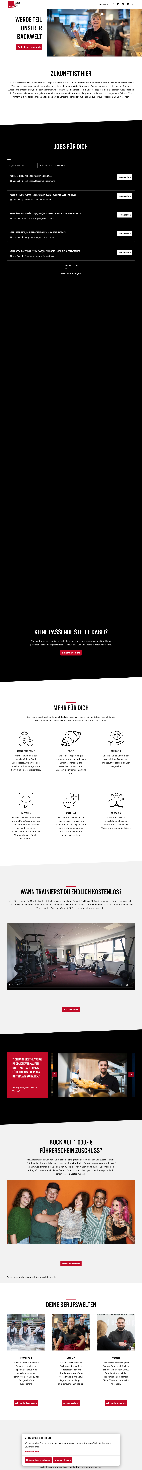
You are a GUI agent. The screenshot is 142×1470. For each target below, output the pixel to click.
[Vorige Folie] (54, 1074)
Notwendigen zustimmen (38, 1460)
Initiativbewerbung (71, 652)
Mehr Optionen (32, 1451)
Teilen (63, 165)
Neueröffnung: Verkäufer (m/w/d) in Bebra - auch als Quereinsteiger (43, 194)
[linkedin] (128, 4)
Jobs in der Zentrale (116, 1402)
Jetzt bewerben (71, 1009)
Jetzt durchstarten (71, 1263)
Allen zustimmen (62, 1460)
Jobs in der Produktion (26, 1402)
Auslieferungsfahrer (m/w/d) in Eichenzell (31, 176)
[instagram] (123, 4)
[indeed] (113, 4)
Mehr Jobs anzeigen (71, 273)
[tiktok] (132, 4)
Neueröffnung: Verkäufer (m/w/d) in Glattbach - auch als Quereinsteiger (45, 213)
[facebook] (118, 4)
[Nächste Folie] (131, 1074)
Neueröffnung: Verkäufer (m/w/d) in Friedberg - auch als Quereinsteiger (45, 251)
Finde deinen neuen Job (29, 47)
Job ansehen (125, 177)
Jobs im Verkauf (71, 1402)
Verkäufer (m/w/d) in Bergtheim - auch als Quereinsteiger (38, 232)
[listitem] (93, 1075)
